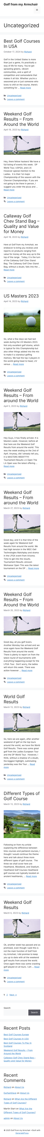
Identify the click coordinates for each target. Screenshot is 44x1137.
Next (13, 995)
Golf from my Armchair (21, 4)
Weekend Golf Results (18, 905)
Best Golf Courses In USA (16, 1039)
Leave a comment (16, 99)
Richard (7, 1087)
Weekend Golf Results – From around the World (21, 395)
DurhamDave (10, 1093)
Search (7, 1008)
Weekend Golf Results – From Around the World (21, 119)
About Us (19, 1087)
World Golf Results (14, 699)
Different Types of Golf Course (22, 796)
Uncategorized (14, 95)
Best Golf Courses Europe (16, 1034)
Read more (25, 88)
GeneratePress (22, 1133)
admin (7, 1118)
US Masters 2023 (21, 295)
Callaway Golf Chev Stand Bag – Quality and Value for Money (21, 223)
